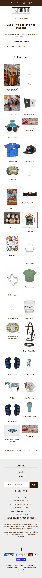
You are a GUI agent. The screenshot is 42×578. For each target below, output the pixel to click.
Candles (12, 228)
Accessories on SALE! (29, 114)
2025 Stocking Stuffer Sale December (12, 90)
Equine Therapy (12, 374)
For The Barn (29, 398)
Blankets (29, 185)
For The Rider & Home (29, 416)
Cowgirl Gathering (12, 318)
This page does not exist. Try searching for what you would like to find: (21, 36)
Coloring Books (12, 255)
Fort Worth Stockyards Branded (12, 440)
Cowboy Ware (29, 287)
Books (12, 208)
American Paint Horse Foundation (29, 129)
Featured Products (29, 374)
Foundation (29, 436)
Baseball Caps (29, 161)
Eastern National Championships (12, 337)
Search (21, 472)
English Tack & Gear (29, 351)
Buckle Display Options (29, 203)
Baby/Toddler (12, 161)
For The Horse (12, 421)
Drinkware (29, 318)
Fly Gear (12, 398)
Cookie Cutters (29, 263)
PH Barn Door (24, 565)
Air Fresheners (12, 138)
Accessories (12, 114)
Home (15, 18)
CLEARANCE (29, 232)
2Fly (29, 84)
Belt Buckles (12, 179)
